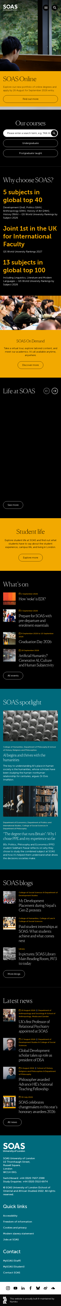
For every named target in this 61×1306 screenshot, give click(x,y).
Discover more (30, 365)
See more (13, 504)
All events (13, 675)
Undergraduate (30, 143)
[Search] (54, 133)
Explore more (30, 557)
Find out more (30, 98)
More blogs (14, 973)
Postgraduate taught (30, 153)
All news (12, 1122)
